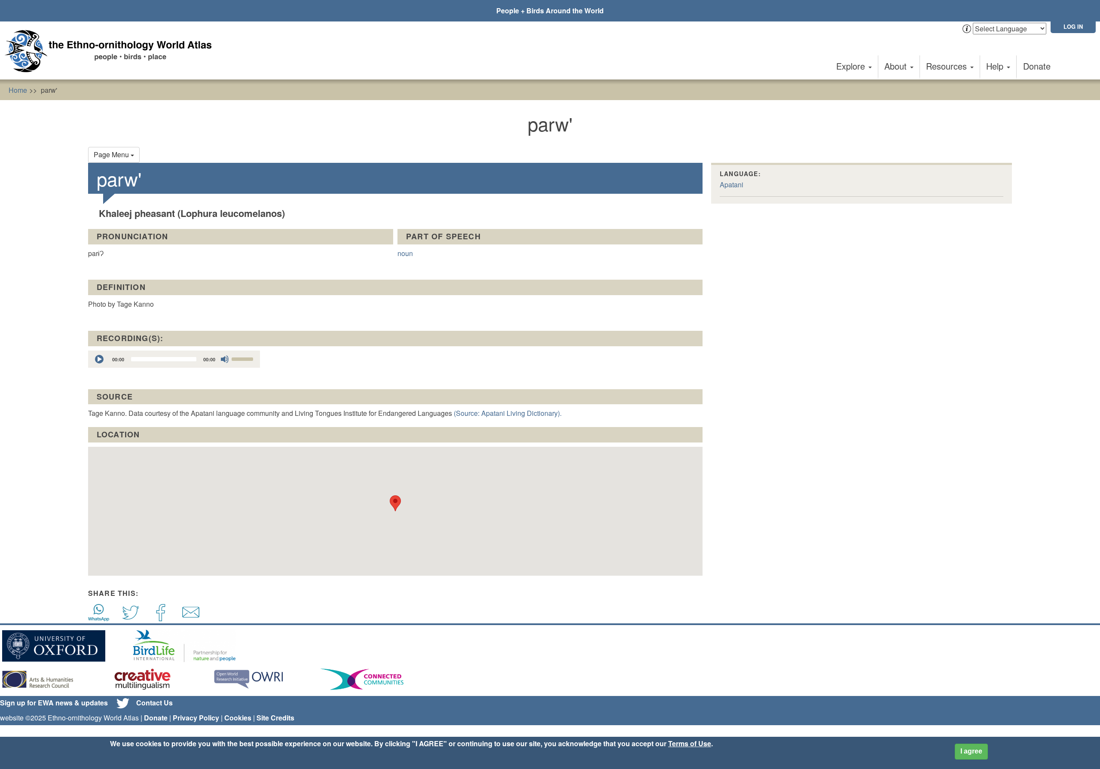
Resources (947, 66)
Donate (1037, 66)
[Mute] (224, 359)
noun (405, 253)
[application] (174, 359)
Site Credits (275, 718)
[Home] (111, 51)
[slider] (244, 358)
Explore (852, 66)
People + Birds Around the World (550, 10)
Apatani (731, 184)
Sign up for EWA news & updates (54, 703)
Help (996, 66)
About (896, 66)
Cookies (237, 718)
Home (18, 90)
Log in (1073, 26)
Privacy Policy (196, 718)
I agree (971, 751)
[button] (395, 503)
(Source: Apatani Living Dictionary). (508, 413)
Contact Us (154, 703)
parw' (49, 90)
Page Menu (112, 154)
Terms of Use (689, 743)
